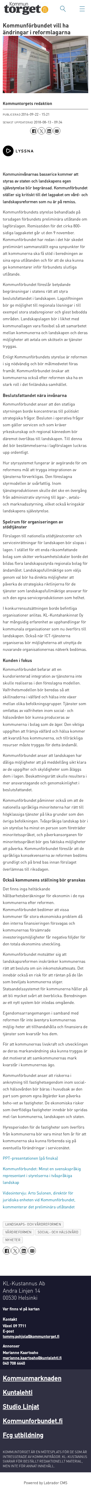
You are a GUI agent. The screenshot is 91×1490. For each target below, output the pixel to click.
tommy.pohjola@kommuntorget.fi (31, 1336)
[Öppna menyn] (82, 9)
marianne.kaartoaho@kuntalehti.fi (32, 1357)
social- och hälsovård (58, 1232)
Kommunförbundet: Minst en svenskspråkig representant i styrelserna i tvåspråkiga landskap (42, 1175)
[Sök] (63, 9)
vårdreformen (18, 1232)
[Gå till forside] (26, 9)
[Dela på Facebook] (33, 130)
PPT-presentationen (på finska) (30, 1158)
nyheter (12, 1240)
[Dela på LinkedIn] (49, 130)
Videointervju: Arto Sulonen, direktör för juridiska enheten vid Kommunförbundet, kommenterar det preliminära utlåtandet (39, 1199)
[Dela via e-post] (56, 130)
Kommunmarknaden (32, 1378)
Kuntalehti (18, 1392)
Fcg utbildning (23, 1434)
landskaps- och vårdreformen (33, 1224)
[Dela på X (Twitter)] (41, 130)
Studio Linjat (21, 1406)
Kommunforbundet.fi (33, 1420)
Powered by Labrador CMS (45, 1482)
